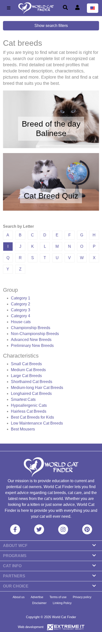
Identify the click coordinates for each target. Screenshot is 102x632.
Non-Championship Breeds (35, 334)
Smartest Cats (23, 399)
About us (19, 597)
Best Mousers (23, 429)
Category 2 (20, 304)
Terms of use (58, 597)
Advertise (37, 597)
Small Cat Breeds (26, 364)
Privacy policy (82, 597)
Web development (31, 627)
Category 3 (20, 310)
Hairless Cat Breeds (28, 411)
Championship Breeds (30, 328)
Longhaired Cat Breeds (31, 393)
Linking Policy (62, 603)
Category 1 (20, 298)
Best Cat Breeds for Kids (32, 417)
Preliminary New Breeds (32, 345)
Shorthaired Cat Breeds (31, 382)
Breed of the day (51, 123)
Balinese (51, 133)
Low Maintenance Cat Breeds (37, 423)
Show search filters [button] (51, 25)
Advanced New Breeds (31, 340)
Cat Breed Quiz (51, 195)
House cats (21, 322)
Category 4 (20, 316)
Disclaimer (39, 603)
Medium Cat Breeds (28, 370)
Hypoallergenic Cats (29, 405)
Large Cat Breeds (26, 376)
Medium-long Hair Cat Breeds (37, 387)
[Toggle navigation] (9, 8)
